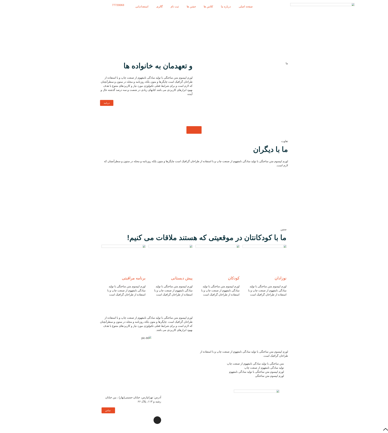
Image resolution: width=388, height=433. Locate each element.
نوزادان (280, 278)
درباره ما (226, 6)
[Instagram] (157, 420)
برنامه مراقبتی (134, 278)
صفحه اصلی (246, 6)
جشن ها (191, 6)
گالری (159, 6)
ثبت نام (175, 6)
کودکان (233, 278)
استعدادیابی (141, 6)
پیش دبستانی (181, 278)
